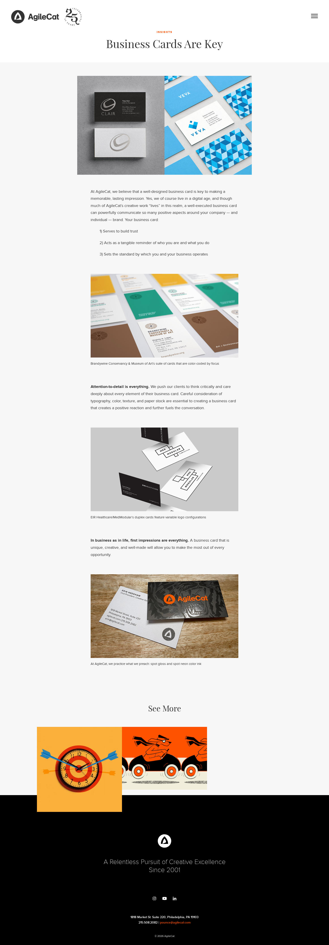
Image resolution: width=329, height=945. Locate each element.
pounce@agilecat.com (175, 922)
